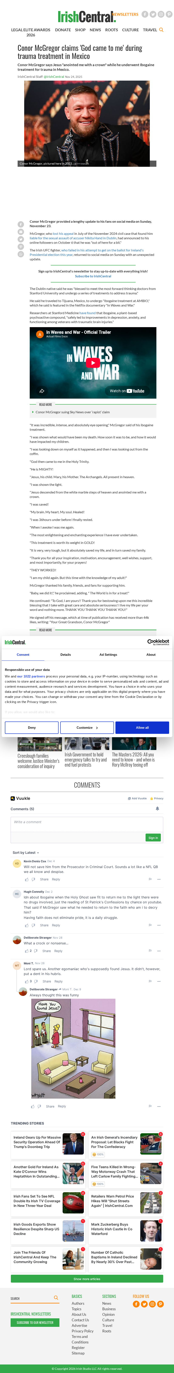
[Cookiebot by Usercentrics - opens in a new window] (150, 642)
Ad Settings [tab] (108, 654)
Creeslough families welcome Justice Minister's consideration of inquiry (38, 760)
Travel (107, 1325)
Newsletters (125, 14)
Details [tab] (65, 654)
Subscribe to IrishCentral (93, 276)
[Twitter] (153, 14)
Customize (85, 727)
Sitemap (78, 1353)
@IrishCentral (54, 76)
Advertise (79, 1325)
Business (109, 1309)
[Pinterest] (169, 14)
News (106, 1303)
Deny (32, 727)
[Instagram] (161, 14)
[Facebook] (145, 14)
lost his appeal (63, 233)
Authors (78, 1303)
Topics (76, 1309)
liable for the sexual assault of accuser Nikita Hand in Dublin (73, 238)
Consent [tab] (23, 654)
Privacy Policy (83, 1331)
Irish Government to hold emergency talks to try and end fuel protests (86, 759)
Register (78, 1347)
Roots (106, 1331)
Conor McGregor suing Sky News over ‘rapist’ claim (73, 412)
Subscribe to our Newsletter (35, 1322)
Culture (108, 1320)
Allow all (142, 727)
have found (87, 313)
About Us (79, 1314)
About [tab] (151, 654)
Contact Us (80, 1320)
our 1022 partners (31, 676)
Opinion (108, 1314)
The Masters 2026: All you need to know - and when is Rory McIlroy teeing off (133, 759)
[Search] (161, 30)
